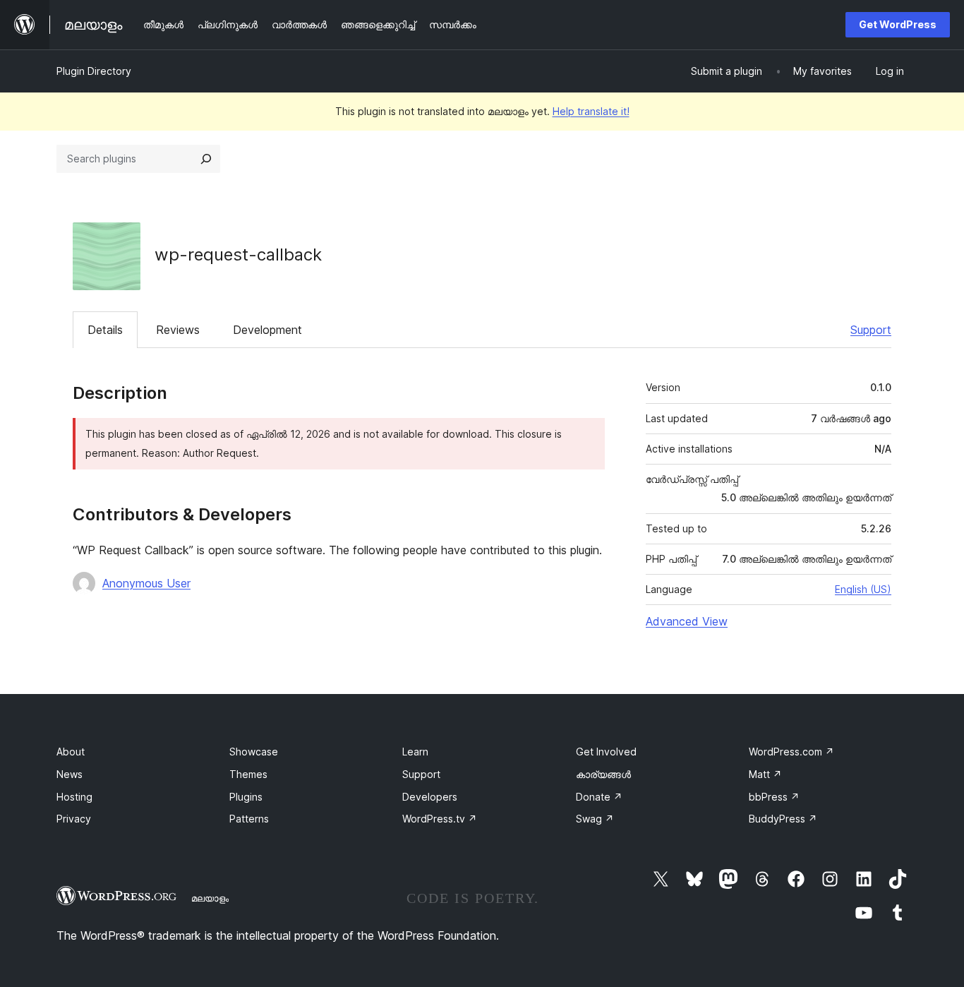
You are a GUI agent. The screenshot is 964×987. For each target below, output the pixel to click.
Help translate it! (591, 111)
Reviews (178, 330)
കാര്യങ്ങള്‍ (603, 774)
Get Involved (606, 752)
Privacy (73, 819)
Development (267, 330)
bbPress (774, 797)
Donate (599, 797)
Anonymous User (146, 583)
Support (870, 330)
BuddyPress (783, 819)
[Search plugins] (206, 159)
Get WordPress (897, 24)
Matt (765, 774)
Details (105, 330)
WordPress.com (791, 752)
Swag (595, 819)
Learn (415, 752)
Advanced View (687, 621)
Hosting (74, 797)
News (69, 774)
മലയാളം (210, 898)
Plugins (246, 797)
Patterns (249, 819)
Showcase (253, 752)
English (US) (863, 589)
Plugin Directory (93, 71)
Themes (248, 774)
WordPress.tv (439, 819)
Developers (429, 797)
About (70, 752)
